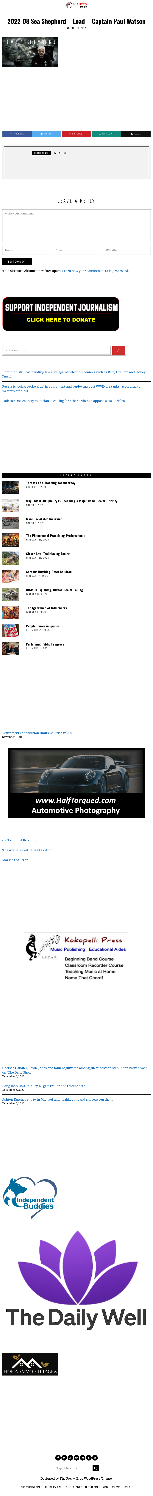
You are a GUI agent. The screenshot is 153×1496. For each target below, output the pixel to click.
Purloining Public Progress (45, 644)
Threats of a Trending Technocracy (50, 482)
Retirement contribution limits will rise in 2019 (38, 733)
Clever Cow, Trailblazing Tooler (48, 553)
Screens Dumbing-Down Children (49, 571)
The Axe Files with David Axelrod (27, 850)
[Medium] (82, 1458)
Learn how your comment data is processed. (95, 271)
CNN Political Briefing (18, 840)
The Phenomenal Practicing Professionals (55, 535)
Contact (116, 1487)
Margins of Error (15, 860)
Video (106, 1487)
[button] (96, 1468)
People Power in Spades (43, 626)
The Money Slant (54, 1487)
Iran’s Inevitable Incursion (44, 518)
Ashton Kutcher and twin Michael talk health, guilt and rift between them (57, 1099)
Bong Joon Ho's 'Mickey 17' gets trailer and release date (43, 1086)
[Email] (95, 1458)
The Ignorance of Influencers (46, 607)
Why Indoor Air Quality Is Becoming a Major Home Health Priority (71, 500)
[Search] (119, 350)
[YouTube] (76, 1458)
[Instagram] (70, 1458)
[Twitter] (64, 1458)
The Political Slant (31, 1487)
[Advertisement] (76, 97)
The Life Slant (92, 1487)
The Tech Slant (74, 1487)
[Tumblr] (89, 1458)
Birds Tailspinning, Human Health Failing (54, 589)
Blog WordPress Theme (94, 1478)
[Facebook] (58, 1458)
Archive (128, 1487)
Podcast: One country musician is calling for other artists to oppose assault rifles (63, 401)
